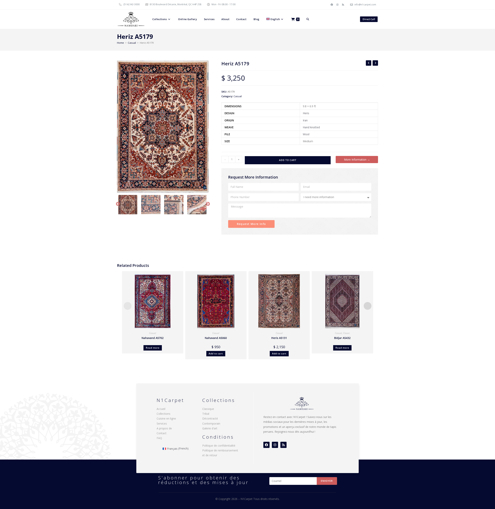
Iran (305, 120)
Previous (117, 204)
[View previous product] (368, 63)
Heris (306, 113)
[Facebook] (331, 4)
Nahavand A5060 (216, 338)
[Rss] (343, 4)
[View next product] (375, 63)
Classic (346, 333)
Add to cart (287, 160)
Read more (153, 347)
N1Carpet (247, 499)
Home (120, 42)
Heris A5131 (279, 338)
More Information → (357, 159)
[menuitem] (275, 19)
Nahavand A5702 (153, 338)
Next (207, 204)
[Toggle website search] (307, 19)
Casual (132, 42)
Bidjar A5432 (342, 338)
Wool (306, 134)
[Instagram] (337, 4)
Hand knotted (311, 127)
